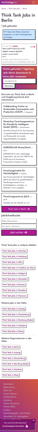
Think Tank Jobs (14, 8)
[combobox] (19, 226)
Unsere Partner (10, 393)
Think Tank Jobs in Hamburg (14, 256)
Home (3, 8)
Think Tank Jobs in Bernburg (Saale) (17, 319)
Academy (7, 400)
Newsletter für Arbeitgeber (15, 416)
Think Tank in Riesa (10, 374)
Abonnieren (8, 86)
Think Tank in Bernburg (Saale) (15, 363)
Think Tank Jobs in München (14, 250)
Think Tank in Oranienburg (13, 358)
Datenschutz (9, 387)
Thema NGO (9, 406)
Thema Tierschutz (11, 403)
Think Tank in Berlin (17, 209)
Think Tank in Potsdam (11, 369)
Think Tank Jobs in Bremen (13, 284)
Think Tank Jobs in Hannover (14, 295)
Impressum (8, 383)
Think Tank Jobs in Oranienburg (15, 314)
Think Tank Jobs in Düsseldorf (15, 278)
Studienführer (9, 396)
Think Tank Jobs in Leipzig (13, 308)
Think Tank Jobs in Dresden (14, 290)
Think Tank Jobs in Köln (12, 262)
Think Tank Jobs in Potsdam (14, 325)
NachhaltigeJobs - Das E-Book (16, 413)
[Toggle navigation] (33, 2)
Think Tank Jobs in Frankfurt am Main (18, 267)
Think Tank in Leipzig (11, 352)
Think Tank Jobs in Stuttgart (14, 273)
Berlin (25, 8)
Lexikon (6, 409)
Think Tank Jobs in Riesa (12, 331)
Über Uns (7, 390)
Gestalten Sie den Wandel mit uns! (17, 199)
